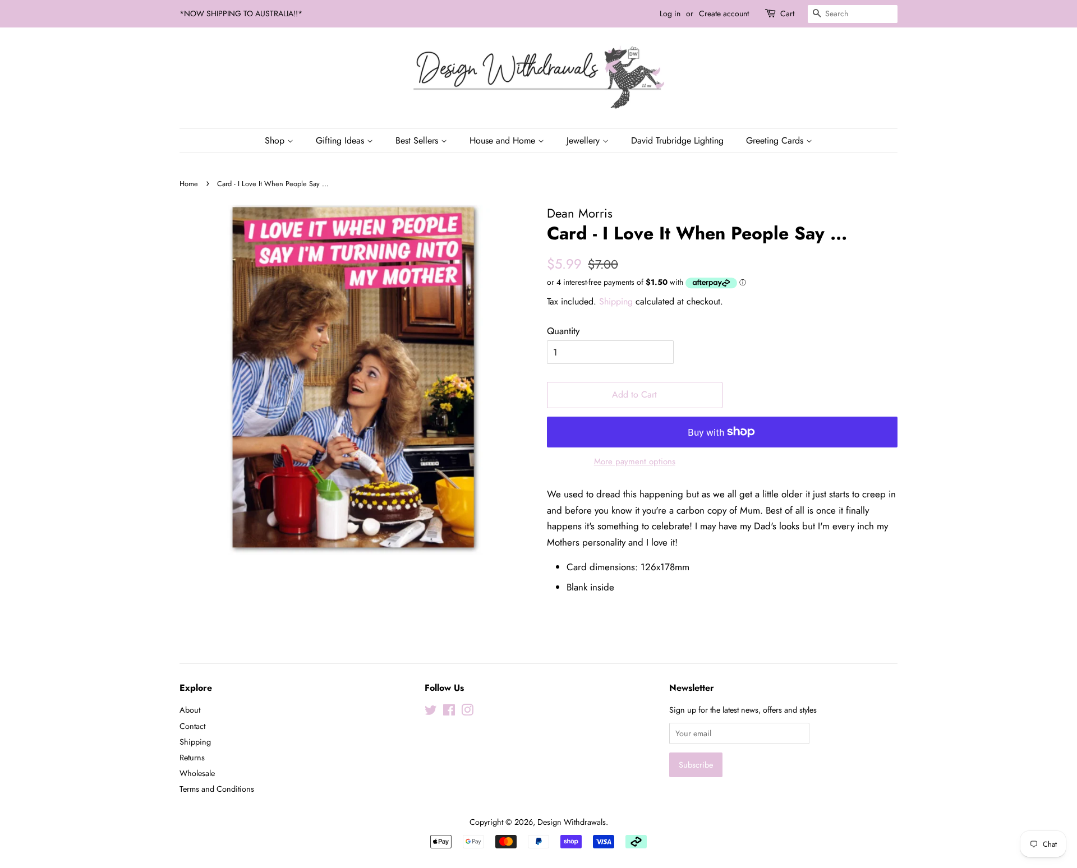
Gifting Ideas (341, 140)
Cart (787, 13)
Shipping (616, 301)
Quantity (563, 331)
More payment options (634, 461)
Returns (192, 757)
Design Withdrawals (571, 822)
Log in (670, 13)
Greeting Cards (776, 140)
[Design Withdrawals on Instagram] (467, 712)
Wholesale (197, 773)
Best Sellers (418, 140)
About (190, 709)
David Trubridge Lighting (677, 140)
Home (189, 183)
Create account (724, 13)
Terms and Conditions (217, 789)
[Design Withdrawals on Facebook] (449, 712)
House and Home (504, 140)
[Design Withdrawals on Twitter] (431, 712)
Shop (276, 140)
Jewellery (584, 140)
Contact (192, 726)
